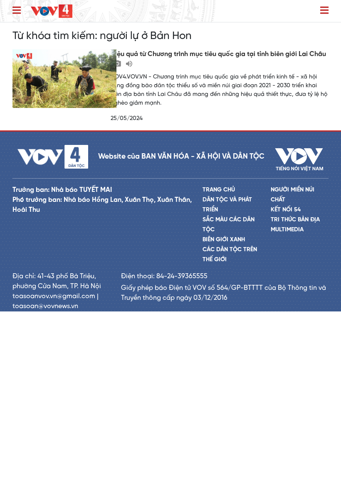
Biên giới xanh (224, 240)
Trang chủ (219, 190)
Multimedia (287, 230)
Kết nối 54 (286, 210)
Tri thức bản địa (295, 220)
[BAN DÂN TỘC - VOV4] (51, 11)
